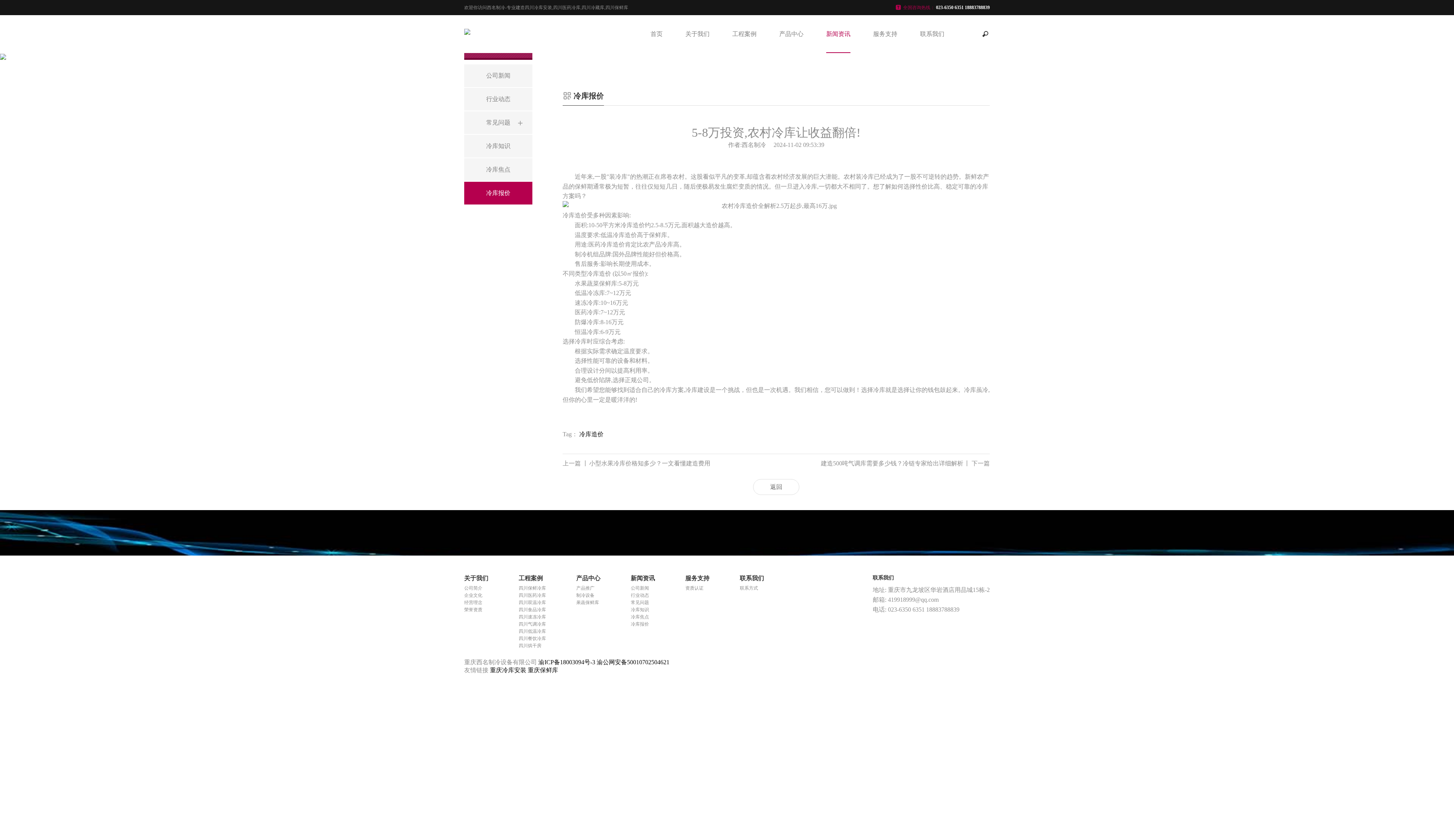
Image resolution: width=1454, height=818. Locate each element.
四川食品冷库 (532, 609)
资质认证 (694, 588)
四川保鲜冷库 (532, 588)
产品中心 (791, 34)
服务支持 (885, 34)
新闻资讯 (838, 34)
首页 (657, 34)
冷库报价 (640, 624)
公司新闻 (640, 588)
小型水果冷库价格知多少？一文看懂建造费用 (636, 463)
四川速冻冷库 (532, 617)
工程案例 (744, 34)
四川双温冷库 (532, 602)
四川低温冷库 (532, 631)
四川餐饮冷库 (532, 638)
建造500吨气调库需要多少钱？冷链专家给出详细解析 (905, 463)
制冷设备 (585, 595)
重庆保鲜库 (543, 670)
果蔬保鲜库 (587, 602)
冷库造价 (591, 434)
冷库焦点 (640, 617)
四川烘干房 (530, 645)
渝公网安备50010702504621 (633, 662)
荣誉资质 (473, 609)
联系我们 (932, 34)
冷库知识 (640, 609)
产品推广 (585, 588)
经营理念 (473, 602)
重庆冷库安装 (509, 670)
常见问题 (640, 602)
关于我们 (697, 34)
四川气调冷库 (532, 624)
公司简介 (473, 588)
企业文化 (473, 595)
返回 (776, 487)
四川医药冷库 (532, 595)
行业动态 (640, 595)
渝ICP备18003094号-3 (566, 662)
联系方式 (749, 588)
